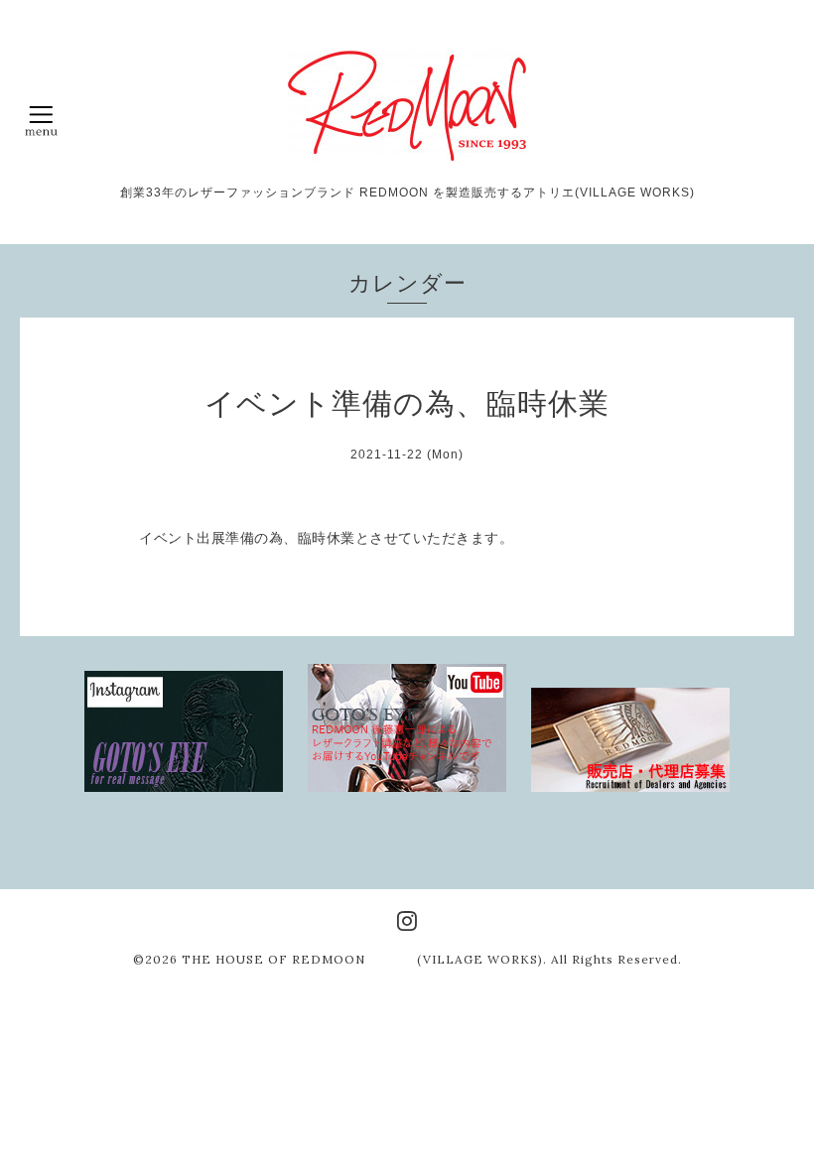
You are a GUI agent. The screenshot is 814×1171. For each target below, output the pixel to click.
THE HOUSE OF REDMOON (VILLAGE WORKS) (362, 959)
